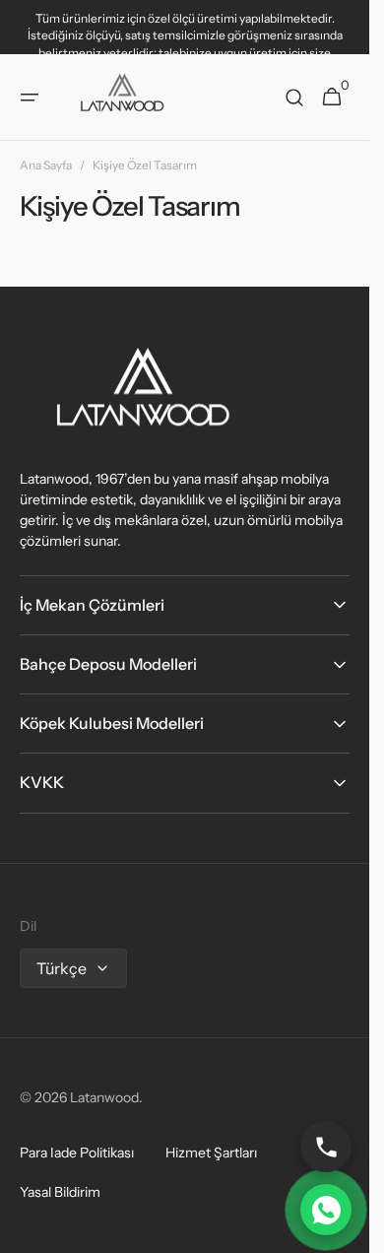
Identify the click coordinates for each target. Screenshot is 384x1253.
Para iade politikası (77, 1152)
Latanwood (104, 1097)
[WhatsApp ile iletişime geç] (326, 1209)
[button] (29, 97)
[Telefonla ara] (326, 1146)
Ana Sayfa (46, 165)
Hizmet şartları (211, 1152)
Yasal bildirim (60, 1192)
